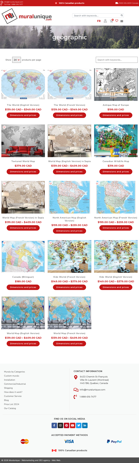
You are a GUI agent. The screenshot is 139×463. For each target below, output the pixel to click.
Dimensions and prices (23, 115)
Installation (9, 379)
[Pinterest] (66, 425)
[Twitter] (78, 425)
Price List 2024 (11, 404)
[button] (121, 21)
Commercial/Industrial (15, 383)
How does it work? (13, 392)
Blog (6, 400)
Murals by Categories (14, 371)
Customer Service (13, 396)
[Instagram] (60, 425)
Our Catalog (10, 408)
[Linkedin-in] (85, 425)
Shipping (8, 388)
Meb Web (56, 460)
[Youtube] (72, 425)
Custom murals (11, 375)
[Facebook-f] (54, 425)
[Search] (122, 15)
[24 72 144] (16, 60)
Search (135, 60)
